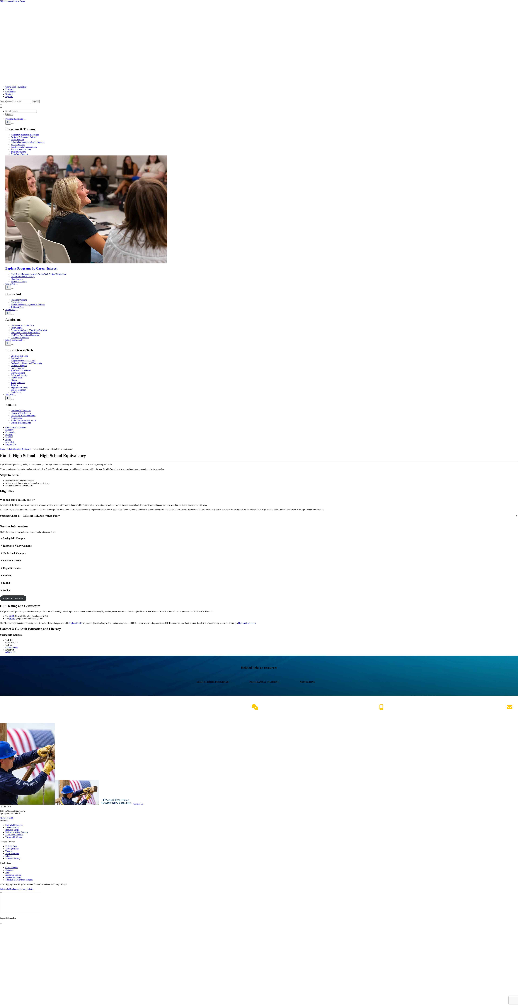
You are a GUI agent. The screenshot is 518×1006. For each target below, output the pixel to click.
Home (2, 449)
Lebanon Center (12, 827)
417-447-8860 (11, 647)
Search (3, 101)
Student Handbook (13, 877)
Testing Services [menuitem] (18, 382)
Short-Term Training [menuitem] (19, 154)
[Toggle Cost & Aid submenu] (17, 284)
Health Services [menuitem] (17, 139)
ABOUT (9, 395)
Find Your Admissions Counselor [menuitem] (25, 335)
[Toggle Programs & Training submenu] (25, 119)
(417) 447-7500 (381, 713)
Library (8, 856)
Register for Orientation (13, 598)
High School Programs (213, 682)
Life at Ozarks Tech (13, 340)
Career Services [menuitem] (17, 368)
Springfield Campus (13, 825)
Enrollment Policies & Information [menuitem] (25, 332)
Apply (8, 439)
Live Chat (9, 442)
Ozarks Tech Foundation (15, 87)
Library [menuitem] (14, 380)
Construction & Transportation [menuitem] (24, 147)
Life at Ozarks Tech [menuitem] (19, 356)
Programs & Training (14, 119)
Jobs (7, 872)
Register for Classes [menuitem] (19, 387)
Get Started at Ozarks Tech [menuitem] (22, 325)
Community (10, 92)
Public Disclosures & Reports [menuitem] (23, 420)
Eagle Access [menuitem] (16, 378)
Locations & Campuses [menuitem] (21, 410)
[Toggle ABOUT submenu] (15, 395)
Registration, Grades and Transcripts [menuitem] (26, 363)
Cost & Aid (10, 284)
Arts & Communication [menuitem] (21, 149)
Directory (9, 89)
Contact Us (138, 804)
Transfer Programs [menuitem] (18, 152)
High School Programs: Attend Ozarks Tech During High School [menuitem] (38, 274)
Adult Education (12, 853)
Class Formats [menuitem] (17, 279)
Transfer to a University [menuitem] (21, 370)
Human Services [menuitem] (18, 144)
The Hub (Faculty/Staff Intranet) (19, 880)
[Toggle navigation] (1, 104)
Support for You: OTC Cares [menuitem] (23, 361)
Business (9, 94)
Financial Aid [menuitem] (16, 302)
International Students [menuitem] (20, 337)
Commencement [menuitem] (18, 373)
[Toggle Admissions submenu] (17, 310)
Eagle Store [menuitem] (16, 392)
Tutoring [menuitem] (14, 385)
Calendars (9, 870)
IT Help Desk (11, 846)
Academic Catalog (13, 875)
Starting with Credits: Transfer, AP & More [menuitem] (29, 330)
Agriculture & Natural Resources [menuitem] (25, 135)
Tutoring (9, 851)
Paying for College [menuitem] (19, 300)
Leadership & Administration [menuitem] (23, 415)
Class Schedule (11, 867)
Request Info (10, 444)
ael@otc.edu (10, 652)
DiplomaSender (75, 623)
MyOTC (9, 96)
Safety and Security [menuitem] (19, 375)
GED (11, 616)
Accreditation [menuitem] (16, 418)
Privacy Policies (26, 889)
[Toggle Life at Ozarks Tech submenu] (24, 340)
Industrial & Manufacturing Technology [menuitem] (28, 142)
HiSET (12, 618)
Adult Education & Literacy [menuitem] (23, 276)
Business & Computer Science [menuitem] (24, 137)
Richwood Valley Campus (16, 832)
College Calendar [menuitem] (18, 390)
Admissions (10, 309)
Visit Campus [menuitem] (16, 328)
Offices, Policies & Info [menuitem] (21, 423)
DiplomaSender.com (247, 623)
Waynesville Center (13, 837)
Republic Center (12, 830)
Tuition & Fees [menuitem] (17, 307)
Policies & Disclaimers (9, 889)
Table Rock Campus (14, 835)
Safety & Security (13, 858)
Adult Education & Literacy (19, 449)
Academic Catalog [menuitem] (19, 281)
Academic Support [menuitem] (19, 365)
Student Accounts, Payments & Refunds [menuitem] (28, 305)
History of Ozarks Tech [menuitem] (21, 413)
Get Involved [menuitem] (16, 358)
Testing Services (12, 849)
